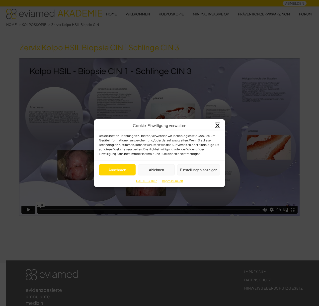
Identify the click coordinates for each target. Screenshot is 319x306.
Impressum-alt (172, 181)
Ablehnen (156, 170)
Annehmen (117, 170)
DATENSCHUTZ (146, 181)
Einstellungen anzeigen (198, 170)
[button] (217, 125)
